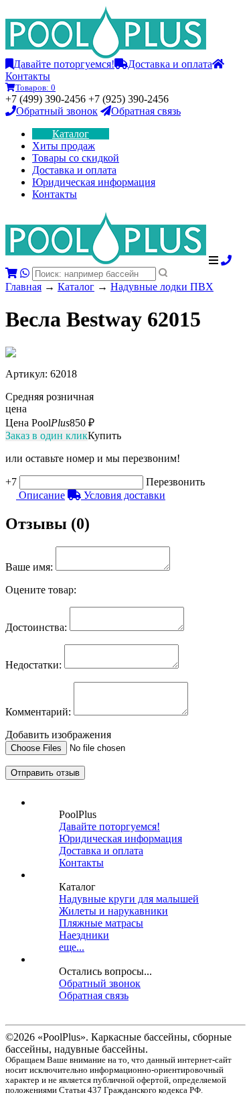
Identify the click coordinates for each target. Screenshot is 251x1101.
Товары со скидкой (75, 158)
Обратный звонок (57, 111)
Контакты (54, 194)
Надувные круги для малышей (129, 899)
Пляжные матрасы (101, 923)
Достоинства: (36, 627)
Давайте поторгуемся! (63, 64)
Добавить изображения (58, 734)
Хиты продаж (63, 146)
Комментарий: (38, 711)
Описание (40, 495)
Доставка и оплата (170, 64)
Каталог (70, 133)
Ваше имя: (29, 567)
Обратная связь (146, 111)
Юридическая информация (93, 182)
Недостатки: (33, 665)
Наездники (84, 935)
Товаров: (35, 87)
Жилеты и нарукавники (113, 911)
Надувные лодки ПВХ (162, 286)
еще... (71, 947)
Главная (23, 286)
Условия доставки (123, 495)
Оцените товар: (40, 589)
